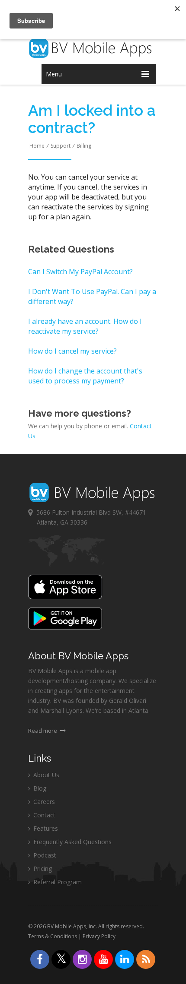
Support (61, 145)
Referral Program (57, 882)
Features (45, 828)
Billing (84, 145)
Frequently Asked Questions (72, 842)
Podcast (44, 855)
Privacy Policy (99, 936)
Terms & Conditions (52, 936)
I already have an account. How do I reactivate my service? (85, 326)
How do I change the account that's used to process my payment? (85, 376)
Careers (43, 801)
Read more (43, 730)
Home (37, 145)
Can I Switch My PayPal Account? (80, 271)
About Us (45, 775)
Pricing (42, 868)
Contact (43, 815)
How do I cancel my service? (72, 351)
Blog (39, 788)
